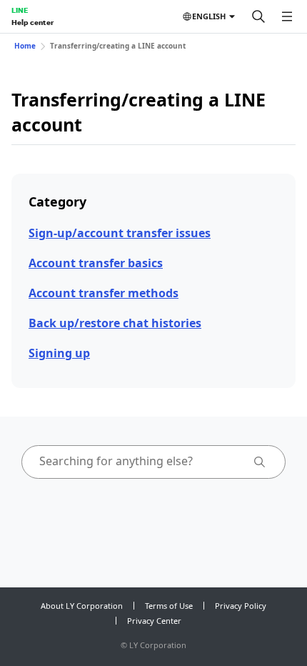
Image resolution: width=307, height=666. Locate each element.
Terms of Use (169, 605)
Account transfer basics (96, 263)
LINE (19, 10)
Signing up (59, 353)
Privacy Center (154, 620)
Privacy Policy (240, 605)
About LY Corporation (82, 605)
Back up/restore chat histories (115, 323)
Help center (32, 22)
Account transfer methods (103, 293)
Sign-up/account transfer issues (120, 233)
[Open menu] (287, 16)
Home (25, 46)
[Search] (258, 16)
